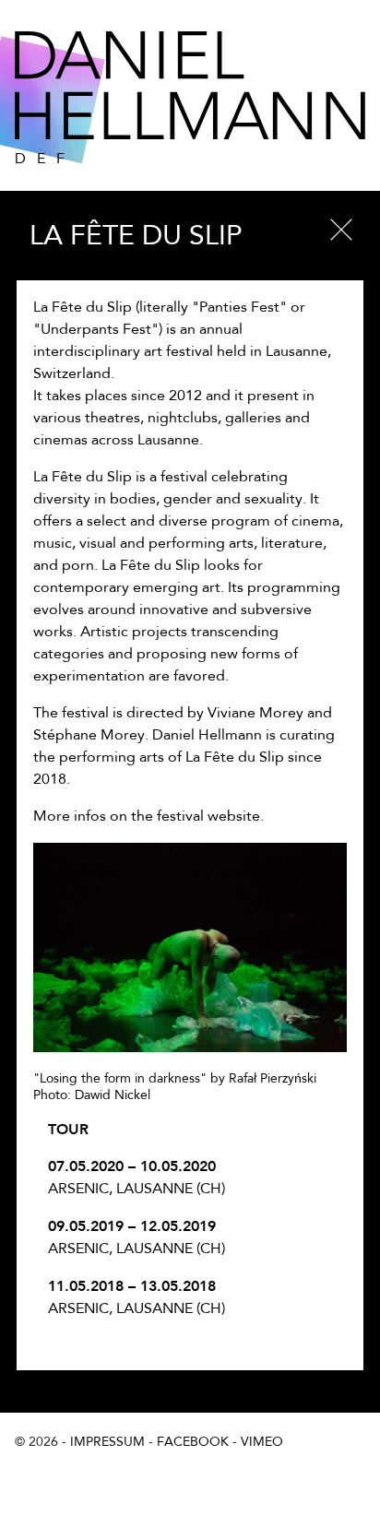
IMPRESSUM (107, 1442)
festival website (208, 817)
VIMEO (262, 1442)
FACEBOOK (193, 1442)
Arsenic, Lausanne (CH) (136, 1177)
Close (341, 230)
